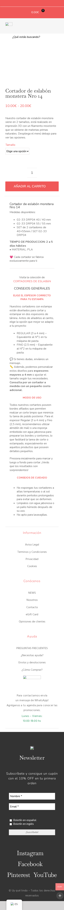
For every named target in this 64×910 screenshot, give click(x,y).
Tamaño (10, 145)
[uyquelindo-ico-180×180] (8, 24)
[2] (32, 63)
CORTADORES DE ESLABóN (32, 281)
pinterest (18, 875)
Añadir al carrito (30, 186)
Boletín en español (24, 820)
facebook (30, 864)
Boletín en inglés (23, 824)
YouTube (45, 875)
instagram (30, 853)
